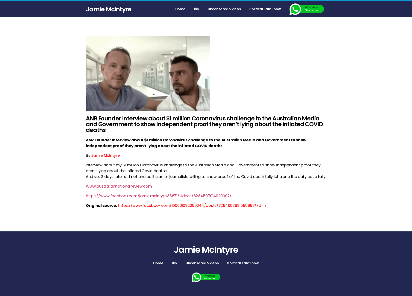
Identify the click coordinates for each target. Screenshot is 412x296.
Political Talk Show (265, 9)
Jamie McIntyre (108, 9)
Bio (196, 9)
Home (180, 9)
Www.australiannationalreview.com (119, 186)
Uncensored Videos (224, 9)
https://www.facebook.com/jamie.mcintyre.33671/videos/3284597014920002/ (159, 195)
